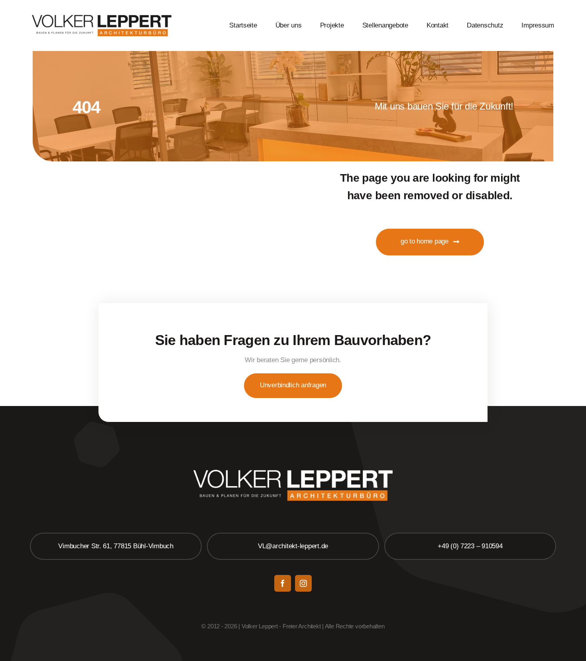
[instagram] (303, 583)
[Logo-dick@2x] (101, 18)
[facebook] (282, 583)
